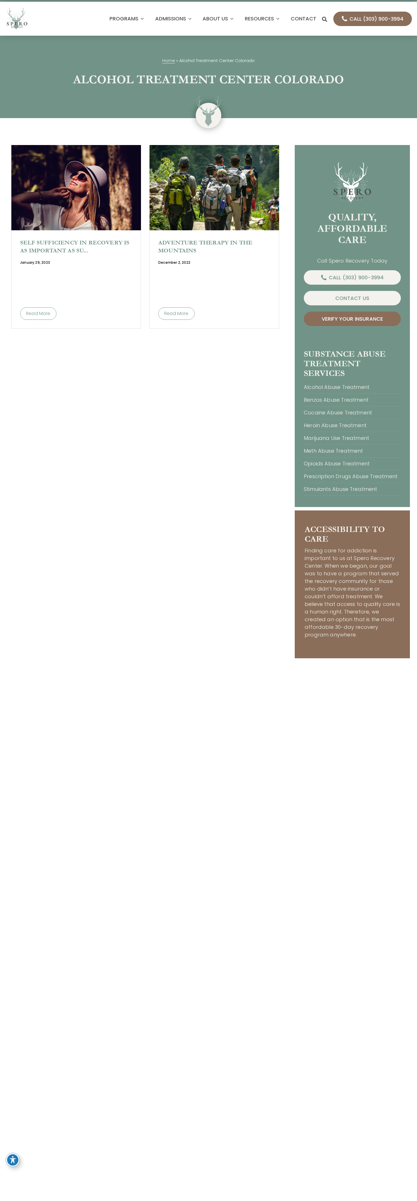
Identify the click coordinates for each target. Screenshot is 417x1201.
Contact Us (352, 298)
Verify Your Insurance (352, 318)
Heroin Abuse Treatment (335, 425)
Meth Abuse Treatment (333, 450)
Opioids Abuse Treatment (337, 463)
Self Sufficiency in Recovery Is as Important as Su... (75, 246)
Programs (123, 18)
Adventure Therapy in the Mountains (205, 246)
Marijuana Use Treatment (336, 438)
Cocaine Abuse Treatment (338, 412)
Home (168, 60)
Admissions (170, 18)
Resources (259, 18)
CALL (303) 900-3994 (376, 18)
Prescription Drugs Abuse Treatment (350, 476)
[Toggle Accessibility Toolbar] (13, 1160)
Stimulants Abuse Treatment (340, 489)
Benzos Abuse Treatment (336, 399)
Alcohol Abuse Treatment (336, 387)
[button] (141, 19)
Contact (303, 18)
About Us (215, 18)
